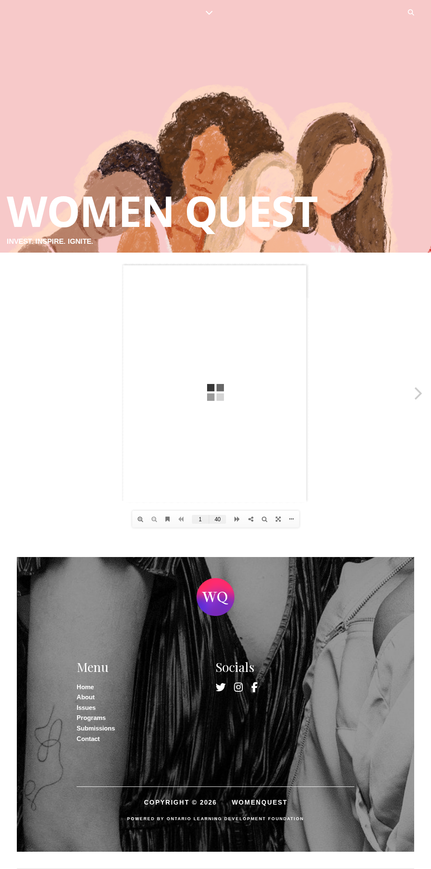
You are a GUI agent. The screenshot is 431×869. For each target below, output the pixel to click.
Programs (91, 717)
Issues (86, 707)
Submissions (96, 728)
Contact (88, 738)
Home (85, 686)
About (86, 697)
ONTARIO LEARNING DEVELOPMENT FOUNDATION (235, 818)
